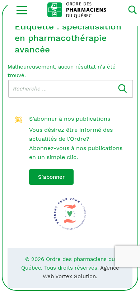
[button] (22, 10)
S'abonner (51, 177)
